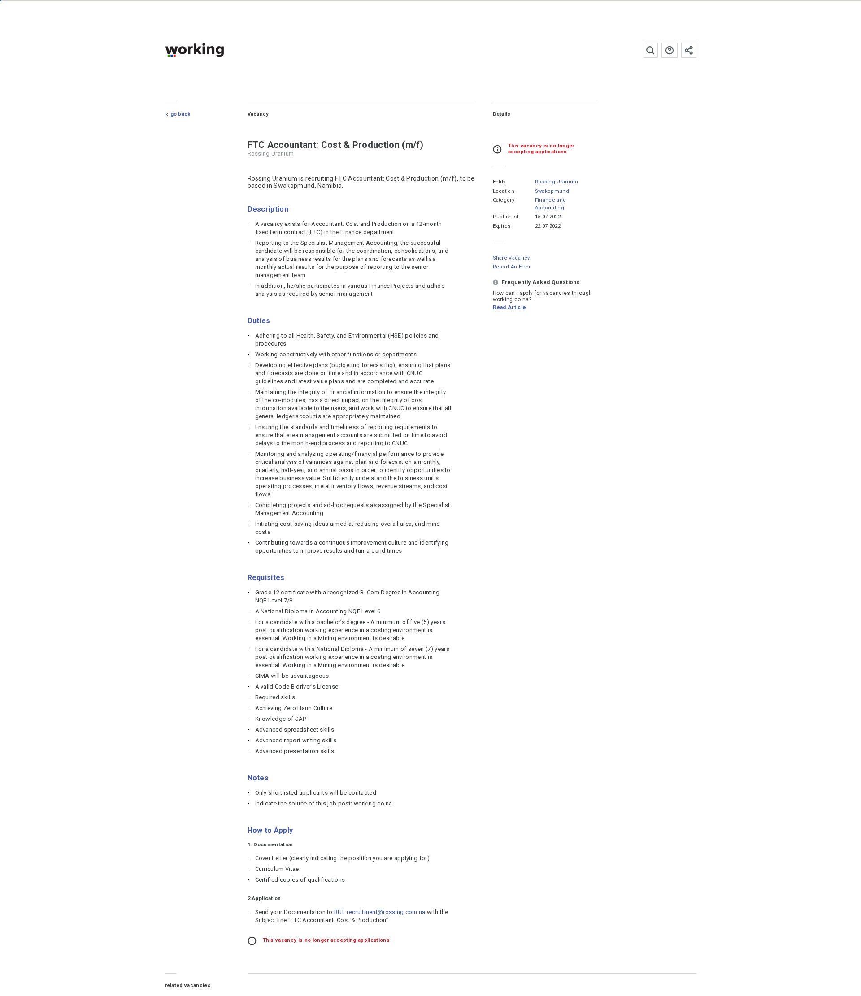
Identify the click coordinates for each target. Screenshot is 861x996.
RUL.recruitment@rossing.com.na (380, 912)
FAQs (669, 50)
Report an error (512, 267)
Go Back (180, 114)
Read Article (509, 307)
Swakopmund (552, 191)
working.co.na (212, 50)
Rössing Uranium (556, 182)
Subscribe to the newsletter (688, 50)
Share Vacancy (511, 258)
